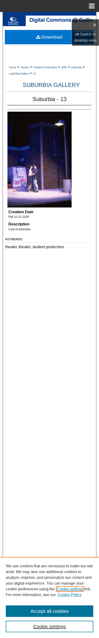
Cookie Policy (69, 595)
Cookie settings (70, 589)
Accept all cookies (50, 611)
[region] (49, 597)
